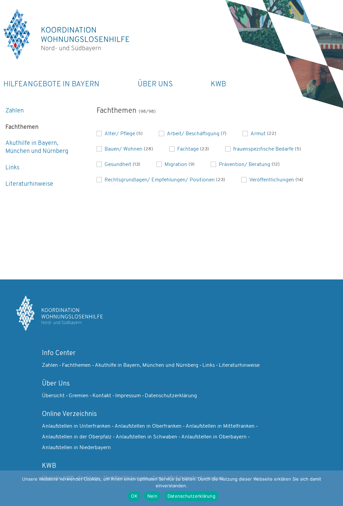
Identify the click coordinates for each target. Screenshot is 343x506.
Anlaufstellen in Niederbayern (76, 447)
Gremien (78, 396)
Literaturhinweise (29, 184)
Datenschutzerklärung (171, 396)
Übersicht (53, 396)
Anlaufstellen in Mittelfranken (220, 426)
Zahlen (14, 111)
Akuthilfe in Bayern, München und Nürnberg (36, 148)
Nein (152, 496)
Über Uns (155, 84)
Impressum (128, 396)
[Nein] (334, 488)
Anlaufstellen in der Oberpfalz (77, 437)
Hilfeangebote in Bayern (51, 84)
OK (134, 496)
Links (12, 168)
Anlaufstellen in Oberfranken (148, 426)
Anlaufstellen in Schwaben (146, 437)
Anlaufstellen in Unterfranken (76, 426)
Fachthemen (22, 127)
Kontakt (101, 396)
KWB (218, 84)
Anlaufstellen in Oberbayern (214, 437)
